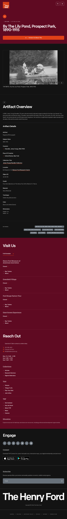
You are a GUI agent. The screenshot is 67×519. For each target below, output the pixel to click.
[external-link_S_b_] (33, 349)
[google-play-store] (23, 458)
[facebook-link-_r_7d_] (4, 443)
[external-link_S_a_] (33, 348)
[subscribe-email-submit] (61, 481)
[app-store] (9, 458)
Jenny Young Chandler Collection (12, 163)
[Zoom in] (49, 83)
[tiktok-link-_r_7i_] (27, 443)
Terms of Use (53, 514)
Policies (19, 514)
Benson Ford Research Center (21, 170)
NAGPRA (12, 514)
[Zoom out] (53, 83)
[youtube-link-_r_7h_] (22, 443)
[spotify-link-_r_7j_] (31, 443)
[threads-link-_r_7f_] (13, 443)
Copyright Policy (29, 514)
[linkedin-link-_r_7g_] (18, 443)
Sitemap (45, 514)
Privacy (38, 514)
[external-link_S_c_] (33, 352)
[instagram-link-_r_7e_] (9, 443)
